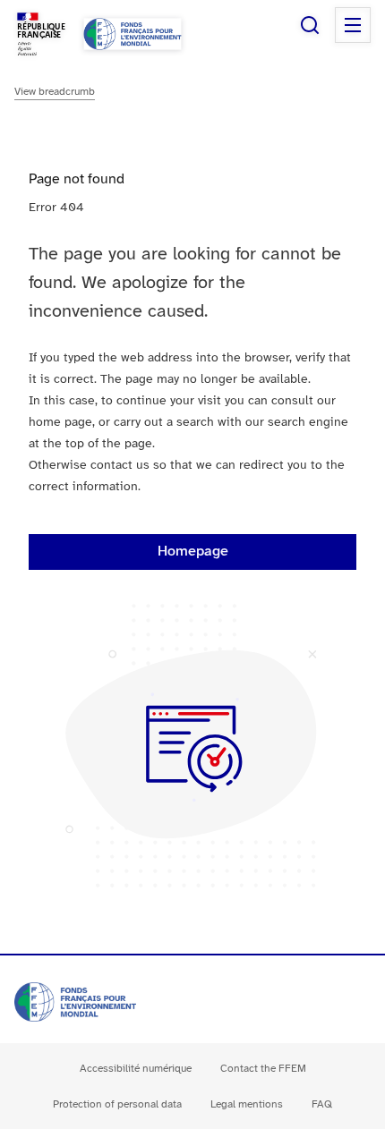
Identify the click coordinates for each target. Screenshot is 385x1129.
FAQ (322, 1104)
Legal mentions (246, 1104)
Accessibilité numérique (136, 1068)
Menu (353, 25)
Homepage (193, 551)
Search (310, 25)
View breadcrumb (54, 92)
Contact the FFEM (263, 1068)
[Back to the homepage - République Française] (132, 34)
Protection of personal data (117, 1104)
